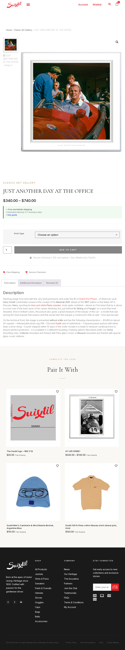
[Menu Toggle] (28, 4)
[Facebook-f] (14, 602)
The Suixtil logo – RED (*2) (20, 451)
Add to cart (68, 250)
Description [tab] (10, 283)
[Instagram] (8, 602)
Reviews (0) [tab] (52, 283)
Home (9, 30)
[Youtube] (21, 602)
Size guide (12, 215)
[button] (109, 4)
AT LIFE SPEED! (72, 451)
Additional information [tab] (31, 283)
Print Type (19, 234)
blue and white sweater (46, 305)
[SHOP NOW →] (33, 418)
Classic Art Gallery (23, 30)
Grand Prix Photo (87, 299)
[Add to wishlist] (57, 391)
